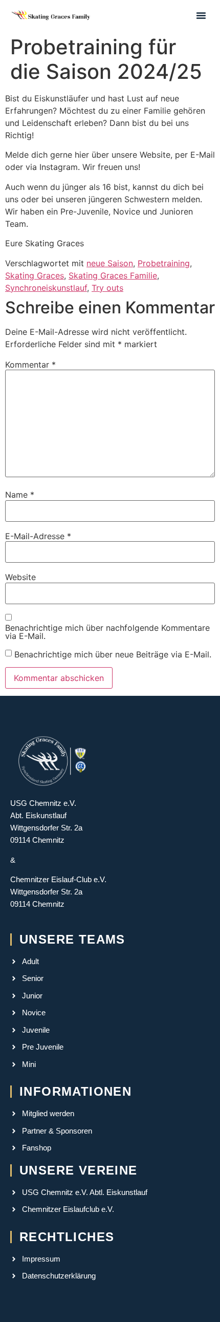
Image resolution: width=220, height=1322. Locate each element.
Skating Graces (34, 275)
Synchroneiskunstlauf (46, 288)
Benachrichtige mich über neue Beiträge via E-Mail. (112, 654)
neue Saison (109, 263)
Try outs (107, 288)
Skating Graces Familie (113, 275)
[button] (201, 15)
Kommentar (30, 364)
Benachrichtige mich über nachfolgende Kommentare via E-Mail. (107, 632)
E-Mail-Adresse (38, 536)
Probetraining (164, 263)
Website (20, 577)
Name (19, 495)
